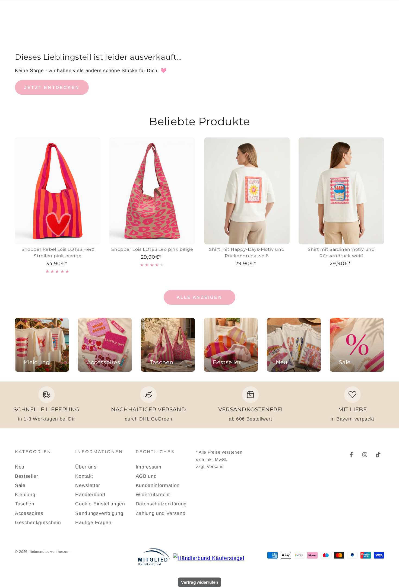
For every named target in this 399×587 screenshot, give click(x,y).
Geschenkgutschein (38, 522)
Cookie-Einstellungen (100, 503)
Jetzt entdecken (52, 87)
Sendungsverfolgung (99, 513)
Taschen (24, 503)
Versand (215, 466)
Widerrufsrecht (153, 494)
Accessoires (29, 513)
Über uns (85, 467)
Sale (20, 485)
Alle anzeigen (199, 297)
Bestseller (26, 476)
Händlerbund (90, 494)
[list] (199, 404)
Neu (19, 467)
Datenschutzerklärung (161, 503)
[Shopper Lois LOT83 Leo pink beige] (152, 190)
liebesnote (39, 552)
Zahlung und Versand (161, 513)
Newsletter (87, 485)
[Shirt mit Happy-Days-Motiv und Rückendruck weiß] (247, 190)
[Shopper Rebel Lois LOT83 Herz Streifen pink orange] (57, 190)
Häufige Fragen (93, 522)
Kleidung (25, 494)
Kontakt (84, 476)
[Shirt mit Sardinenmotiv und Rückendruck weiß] (341, 190)
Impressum (149, 467)
